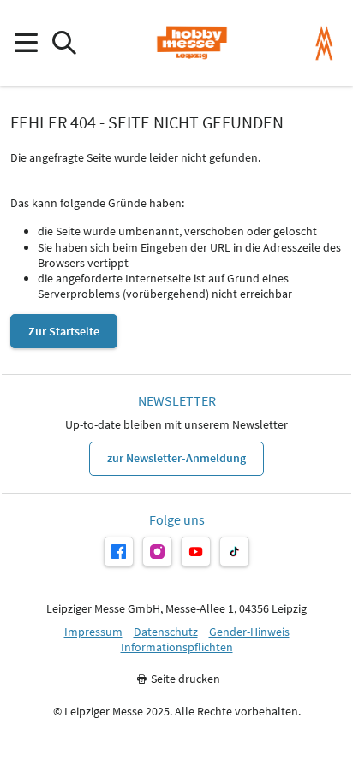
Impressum (93, 632)
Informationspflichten (177, 647)
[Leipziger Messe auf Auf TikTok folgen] (234, 551)
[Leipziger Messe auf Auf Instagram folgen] (157, 551)
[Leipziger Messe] (324, 43)
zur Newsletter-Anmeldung (176, 458)
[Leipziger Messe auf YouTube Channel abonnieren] (196, 551)
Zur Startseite (63, 331)
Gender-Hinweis (249, 632)
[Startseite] (191, 43)
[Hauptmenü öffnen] (25, 43)
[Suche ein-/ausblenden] (64, 43)
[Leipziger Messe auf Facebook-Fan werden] (119, 551)
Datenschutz (166, 632)
